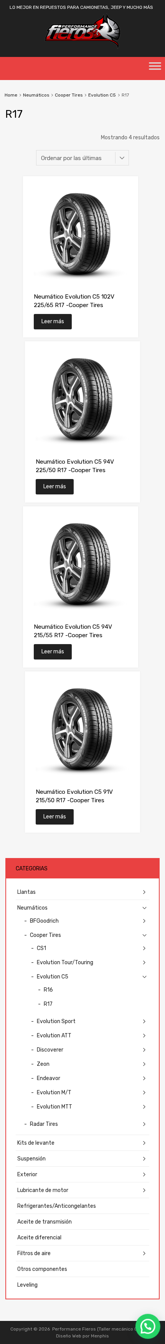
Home (11, 95)
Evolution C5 (102, 95)
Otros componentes (42, 1269)
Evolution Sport (56, 1021)
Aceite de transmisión (44, 1222)
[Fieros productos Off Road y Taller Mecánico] (82, 46)
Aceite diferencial (39, 1237)
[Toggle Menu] (155, 68)
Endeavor (48, 1078)
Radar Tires (44, 1124)
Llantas (26, 892)
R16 (48, 990)
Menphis (100, 1336)
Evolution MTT (54, 1107)
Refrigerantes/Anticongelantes (56, 1206)
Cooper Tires (68, 95)
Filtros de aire (34, 1253)
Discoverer (50, 1050)
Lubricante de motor (42, 1190)
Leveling (27, 1285)
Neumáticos (36, 95)
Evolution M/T (54, 1092)
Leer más (52, 321)
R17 (48, 1004)
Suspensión (31, 1158)
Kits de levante (35, 1143)
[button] (148, 1327)
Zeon (43, 1064)
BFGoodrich (44, 921)
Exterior (27, 1174)
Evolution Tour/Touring (65, 962)
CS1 (41, 948)
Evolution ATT (54, 1035)
